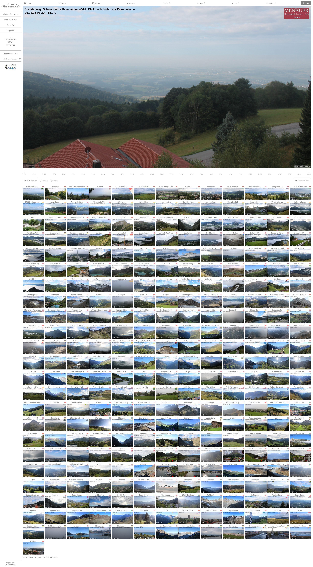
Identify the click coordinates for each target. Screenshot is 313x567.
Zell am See (119, 254)
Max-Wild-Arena (253, 408)
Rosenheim (208, 192)
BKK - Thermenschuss (32, 408)
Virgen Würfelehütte (143, 347)
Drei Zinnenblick (120, 439)
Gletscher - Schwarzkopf (98, 331)
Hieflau (251, 270)
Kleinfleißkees (75, 300)
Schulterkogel (163, 439)
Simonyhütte (230, 239)
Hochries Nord (208, 208)
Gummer (207, 485)
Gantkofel (252, 485)
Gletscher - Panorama (32, 316)
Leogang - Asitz (275, 239)
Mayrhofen (52, 300)
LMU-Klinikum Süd (31, 208)
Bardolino (140, 532)
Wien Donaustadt (53, 455)
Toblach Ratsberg (120, 408)
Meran (296, 470)
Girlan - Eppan (74, 501)
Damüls (95, 485)
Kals (295, 316)
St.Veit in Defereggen (143, 362)
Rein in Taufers (297, 362)
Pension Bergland (166, 455)
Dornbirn (118, 485)
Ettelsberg (118, 532)
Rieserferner (52, 377)
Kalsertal (162, 362)
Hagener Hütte (119, 316)
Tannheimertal (208, 377)
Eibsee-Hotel (252, 316)
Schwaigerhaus (141, 270)
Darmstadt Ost (186, 516)
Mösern (229, 347)
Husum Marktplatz (276, 532)
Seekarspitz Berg (31, 270)
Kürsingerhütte (75, 285)
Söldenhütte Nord (164, 239)
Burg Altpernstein (97, 223)
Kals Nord (74, 347)
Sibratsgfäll (275, 439)
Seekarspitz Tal (52, 270)
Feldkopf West (52, 362)
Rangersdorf (163, 377)
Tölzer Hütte (297, 254)
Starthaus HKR (297, 239)
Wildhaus (274, 516)
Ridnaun (118, 424)
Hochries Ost (163, 208)
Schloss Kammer (53, 254)
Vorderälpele (275, 501)
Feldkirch (252, 501)
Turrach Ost (230, 377)
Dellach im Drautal (276, 393)
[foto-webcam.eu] (301, 166)
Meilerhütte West (253, 300)
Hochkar (29, 285)
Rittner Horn (275, 455)
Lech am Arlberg (97, 455)
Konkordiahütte (187, 532)
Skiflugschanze (75, 439)
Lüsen (273, 424)
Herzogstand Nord (253, 254)
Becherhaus (141, 424)
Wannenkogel (30, 424)
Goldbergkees (30, 300)
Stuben (95, 470)
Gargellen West (53, 516)
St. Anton (118, 470)
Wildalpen (118, 300)
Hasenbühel (52, 485)
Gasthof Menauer (10, 59)
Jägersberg (208, 424)
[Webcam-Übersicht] (11, 5)
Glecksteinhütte (164, 532)
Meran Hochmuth (53, 470)
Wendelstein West (75, 223)
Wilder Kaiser (230, 223)
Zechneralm (119, 377)
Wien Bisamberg (253, 439)
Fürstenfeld (252, 208)
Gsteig (51, 285)
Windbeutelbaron (298, 208)
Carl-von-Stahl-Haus (164, 223)
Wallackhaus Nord (187, 285)
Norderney (230, 532)
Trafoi (162, 516)
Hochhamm (252, 516)
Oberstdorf (297, 424)
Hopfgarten (230, 362)
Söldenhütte (141, 239)
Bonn (206, 532)
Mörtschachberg (97, 362)
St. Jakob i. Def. (275, 362)
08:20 (271, 3)
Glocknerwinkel (164, 316)
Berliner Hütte (187, 362)
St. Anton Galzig (31, 470)
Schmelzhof (300, 455)
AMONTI (251, 377)
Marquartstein (230, 192)
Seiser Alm (230, 470)
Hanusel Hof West (164, 393)
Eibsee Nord (30, 331)
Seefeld (95, 347)
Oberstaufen (30, 439)
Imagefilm (10, 30)
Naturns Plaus (141, 485)
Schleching (141, 208)
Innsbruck (229, 300)
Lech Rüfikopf (186, 455)
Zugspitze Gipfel (31, 347)
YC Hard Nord (189, 470)
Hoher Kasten (297, 501)
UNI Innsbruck (119, 331)
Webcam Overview (10, 14)
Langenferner (230, 516)
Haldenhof (233, 455)
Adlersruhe (230, 285)
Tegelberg (163, 331)
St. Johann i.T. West (253, 223)
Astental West (208, 347)
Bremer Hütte (297, 393)
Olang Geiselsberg (75, 424)
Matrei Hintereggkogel (210, 331)
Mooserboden (119, 270)
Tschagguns (163, 501)
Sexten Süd (185, 424)
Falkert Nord (208, 393)
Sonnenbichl (52, 239)
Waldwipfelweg (30, 192)
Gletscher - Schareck (209, 300)
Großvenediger (97, 285)
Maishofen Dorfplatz (76, 254)
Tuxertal (95, 300)
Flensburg (29, 547)
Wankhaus (274, 270)
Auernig (229, 331)
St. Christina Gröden (209, 455)
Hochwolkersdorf (164, 485)
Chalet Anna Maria (255, 455)
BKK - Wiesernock (231, 393)
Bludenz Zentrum (31, 501)
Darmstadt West (209, 516)
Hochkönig (208, 239)
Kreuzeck (140, 300)
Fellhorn (140, 439)
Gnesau (229, 424)
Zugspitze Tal (275, 316)
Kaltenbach (163, 270)
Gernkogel (163, 254)
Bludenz (51, 501)
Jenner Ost (119, 223)
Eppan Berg (141, 501)
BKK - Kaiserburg (231, 408)
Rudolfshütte (230, 270)
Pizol (296, 516)
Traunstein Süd (97, 208)
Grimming (185, 254)
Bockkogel (185, 408)
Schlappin (141, 516)
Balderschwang (97, 439)
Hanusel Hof (141, 393)
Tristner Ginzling (187, 331)
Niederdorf (163, 408)
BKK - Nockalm (253, 393)
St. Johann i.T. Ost (209, 223)
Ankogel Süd (208, 316)
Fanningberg (119, 285)
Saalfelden (185, 239)
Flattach (29, 362)
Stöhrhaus (118, 208)
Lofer (28, 223)
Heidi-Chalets (186, 393)
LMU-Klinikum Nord (298, 192)
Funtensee (274, 223)
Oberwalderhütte (298, 270)
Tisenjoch (140, 470)
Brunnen (74, 532)
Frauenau (96, 192)
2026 (166, 3)
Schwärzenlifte (30, 393)
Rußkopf (207, 501)
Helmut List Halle (75, 470)
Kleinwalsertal (230, 439)
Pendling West (30, 239)
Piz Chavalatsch (120, 516)
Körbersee (118, 455)
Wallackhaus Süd (164, 285)
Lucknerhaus (186, 316)
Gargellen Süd (74, 516)
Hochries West (186, 208)
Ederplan (185, 377)
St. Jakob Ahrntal (276, 347)
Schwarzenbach (231, 485)
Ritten (29, 485)
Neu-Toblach (297, 408)
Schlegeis (252, 362)
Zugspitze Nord (275, 331)
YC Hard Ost (211, 470)
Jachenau (140, 254)
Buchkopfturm (30, 532)
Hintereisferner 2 (253, 470)
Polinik (51, 439)
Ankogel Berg (74, 316)
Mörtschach (208, 362)
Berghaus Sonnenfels (76, 192)
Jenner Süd (141, 223)
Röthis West (96, 501)
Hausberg (274, 285)
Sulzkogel (207, 408)
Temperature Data (10, 53)
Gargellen (29, 516)
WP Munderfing (120, 192)
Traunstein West (75, 208)
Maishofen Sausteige (31, 254)
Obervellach (252, 347)
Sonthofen (52, 408)
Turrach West (275, 377)
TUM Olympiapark (164, 192)
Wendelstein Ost (53, 223)
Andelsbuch (74, 455)
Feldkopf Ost (74, 362)
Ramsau (95, 254)
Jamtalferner (230, 501)
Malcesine (96, 532)
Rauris (207, 270)
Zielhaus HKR (252, 239)
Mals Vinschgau (186, 501)
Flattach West (297, 347)
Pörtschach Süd (30, 455)
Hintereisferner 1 (276, 470)
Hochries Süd (230, 208)
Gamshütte (52, 331)
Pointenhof (119, 239)
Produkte (10, 25)
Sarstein (95, 239)
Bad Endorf (141, 192)
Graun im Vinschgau (75, 485)
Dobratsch (207, 439)
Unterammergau (187, 270)
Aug (201, 3)
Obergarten (119, 362)
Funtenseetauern (75, 239)
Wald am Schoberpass (98, 316)
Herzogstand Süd (276, 254)
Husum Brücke (252, 532)
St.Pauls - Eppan (275, 485)
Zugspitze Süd (52, 347)
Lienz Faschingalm (75, 377)
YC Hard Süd (166, 470)
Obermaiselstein (253, 424)
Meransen (96, 424)
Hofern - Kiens (74, 408)
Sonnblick (296, 285)
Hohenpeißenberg (209, 254)
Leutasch (229, 316)
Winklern (29, 377)
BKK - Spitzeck (119, 393)
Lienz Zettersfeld (97, 377)
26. (236, 3)
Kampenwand (275, 192)
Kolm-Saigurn (208, 285)
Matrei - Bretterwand (121, 347)
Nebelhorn (52, 424)
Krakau (162, 300)
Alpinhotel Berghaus (187, 347)
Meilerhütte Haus (298, 300)
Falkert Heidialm (97, 393)
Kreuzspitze (297, 377)
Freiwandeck (141, 285)
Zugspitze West (297, 331)
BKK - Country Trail (276, 408)
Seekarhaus (74, 270)
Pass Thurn (230, 254)
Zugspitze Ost (252, 331)
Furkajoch (185, 485)
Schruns (296, 485)
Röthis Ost (119, 501)
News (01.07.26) (10, 19)
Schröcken (141, 455)
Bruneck (95, 408)
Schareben (52, 192)
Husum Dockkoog (298, 532)
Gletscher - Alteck (276, 300)
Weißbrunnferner (97, 516)
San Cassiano (297, 439)
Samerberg (52, 208)
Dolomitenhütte (53, 393)
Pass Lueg (185, 223)
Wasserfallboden (97, 270)
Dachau (185, 192)
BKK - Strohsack (142, 408)
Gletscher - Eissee (53, 316)
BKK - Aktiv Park (75, 393)
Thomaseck (252, 285)
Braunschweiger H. (187, 439)
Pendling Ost (297, 223)
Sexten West (163, 424)
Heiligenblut (141, 316)
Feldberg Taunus (53, 532)
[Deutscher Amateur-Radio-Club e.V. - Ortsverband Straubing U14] (10, 65)
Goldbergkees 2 (186, 300)
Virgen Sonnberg (142, 331)
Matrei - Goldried (75, 331)
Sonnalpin (163, 347)
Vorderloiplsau (275, 208)
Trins (139, 377)
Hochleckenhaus (253, 192)
